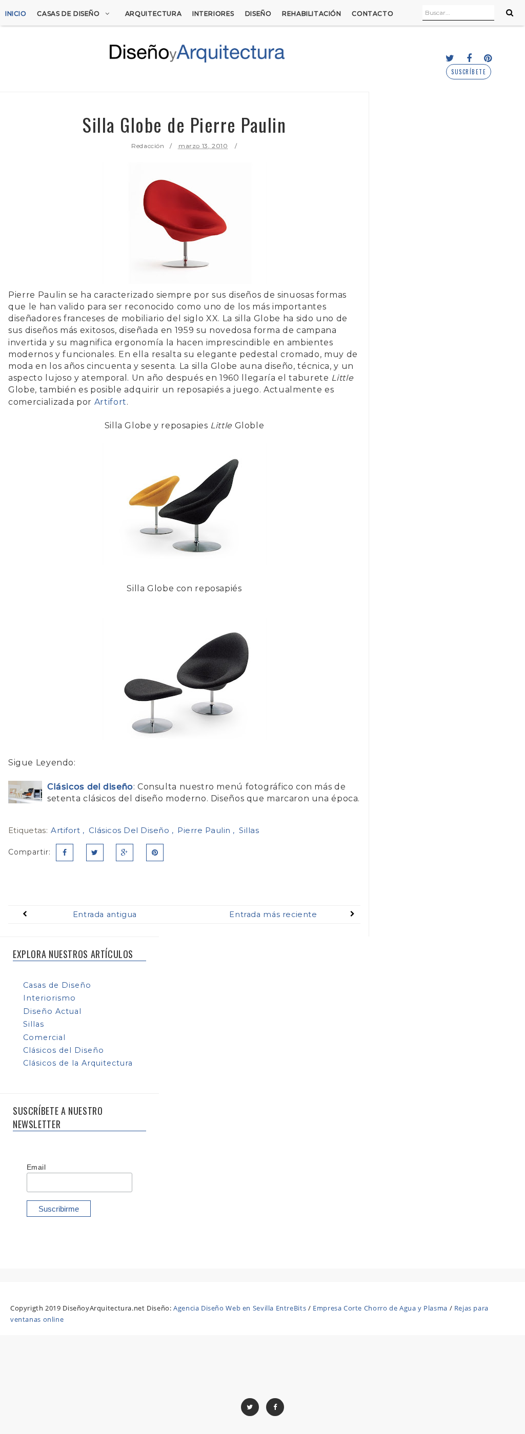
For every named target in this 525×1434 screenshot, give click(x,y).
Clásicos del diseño (90, 787)
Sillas (249, 830)
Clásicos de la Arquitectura (78, 1063)
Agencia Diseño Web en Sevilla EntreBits (239, 1308)
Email (36, 1167)
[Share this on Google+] (124, 852)
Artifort (110, 402)
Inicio (16, 13)
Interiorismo (49, 998)
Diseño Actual (52, 1011)
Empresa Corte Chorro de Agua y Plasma (380, 1308)
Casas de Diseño (68, 13)
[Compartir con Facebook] (64, 852)
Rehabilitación (311, 13)
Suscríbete (468, 72)
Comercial (44, 1037)
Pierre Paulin (205, 830)
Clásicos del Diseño (130, 830)
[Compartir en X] (95, 852)
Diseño (258, 13)
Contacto (372, 13)
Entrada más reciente (273, 914)
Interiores (213, 13)
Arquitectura (153, 13)
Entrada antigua (105, 914)
